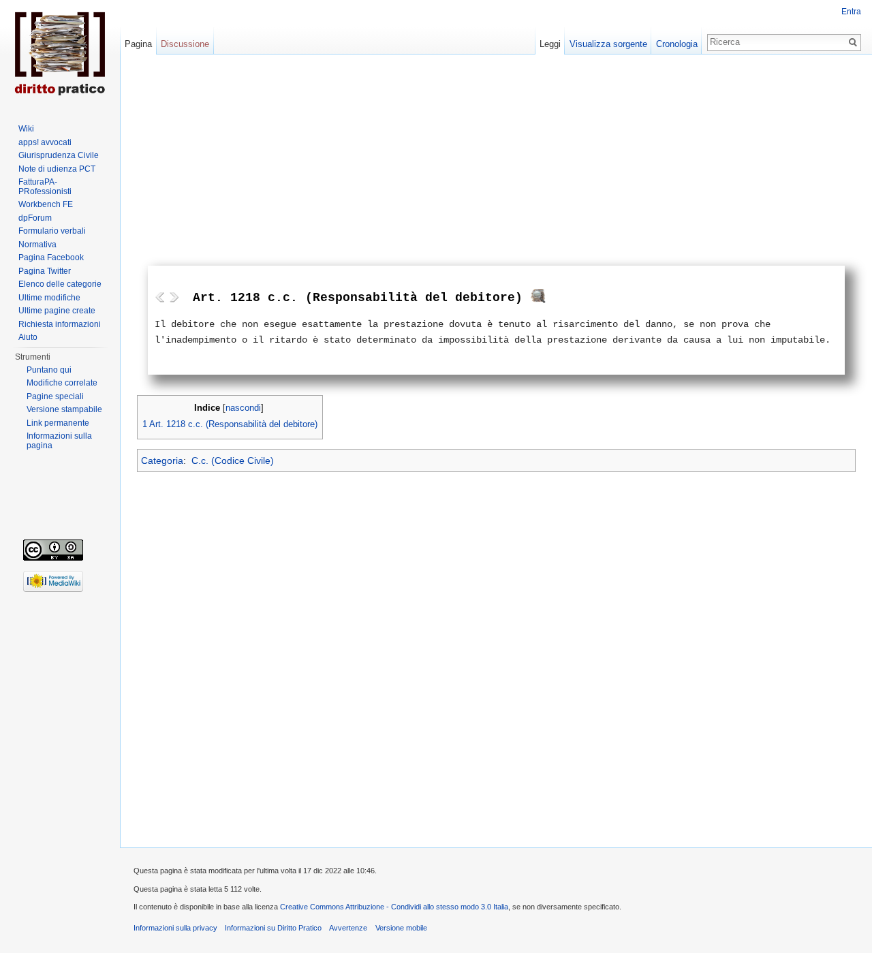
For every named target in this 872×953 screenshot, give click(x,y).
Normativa (37, 244)
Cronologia (677, 44)
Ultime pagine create (56, 310)
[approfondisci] (538, 299)
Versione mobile (401, 928)
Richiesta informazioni (59, 324)
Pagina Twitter (44, 271)
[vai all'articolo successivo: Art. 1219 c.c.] (173, 297)
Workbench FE (45, 204)
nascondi (243, 408)
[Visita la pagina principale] (59, 54)
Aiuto (27, 337)
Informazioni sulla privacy (175, 928)
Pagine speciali (55, 396)
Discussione (185, 44)
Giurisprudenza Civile (58, 155)
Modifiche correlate (62, 383)
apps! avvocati (45, 142)
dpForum (35, 218)
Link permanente (58, 423)
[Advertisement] (496, 163)
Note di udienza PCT (56, 169)
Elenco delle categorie (60, 284)
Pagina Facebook (51, 257)
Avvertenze (348, 928)
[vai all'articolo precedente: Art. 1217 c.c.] (160, 297)
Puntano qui (49, 370)
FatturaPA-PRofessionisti (45, 186)
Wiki (26, 129)
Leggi (550, 44)
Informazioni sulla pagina (59, 440)
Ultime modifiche (49, 297)
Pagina (138, 44)
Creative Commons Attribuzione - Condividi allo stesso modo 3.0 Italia (394, 907)
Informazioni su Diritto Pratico (273, 928)
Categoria (162, 460)
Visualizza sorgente (608, 44)
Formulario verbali (52, 231)
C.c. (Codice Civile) (232, 460)
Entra (851, 11)
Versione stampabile (64, 409)
